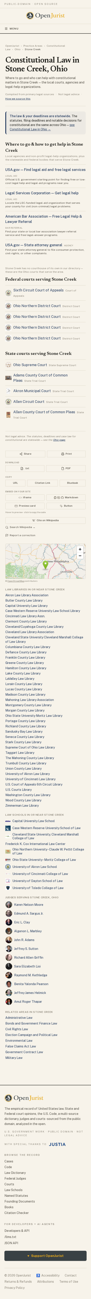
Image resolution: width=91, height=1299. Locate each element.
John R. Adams (24, 940)
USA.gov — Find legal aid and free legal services (45, 170)
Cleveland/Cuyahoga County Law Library (34, 626)
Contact (71, 1275)
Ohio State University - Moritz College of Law (44, 860)
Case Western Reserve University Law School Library (42, 611)
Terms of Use (68, 1281)
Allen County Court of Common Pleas (44, 412)
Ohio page (59, 439)
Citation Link (42, 483)
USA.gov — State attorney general (33, 245)
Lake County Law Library (22, 673)
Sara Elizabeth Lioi (27, 966)
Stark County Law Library (23, 742)
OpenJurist (12, 45)
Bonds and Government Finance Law (31, 1023)
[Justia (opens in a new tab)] (57, 1144)
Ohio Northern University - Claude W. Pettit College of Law (48, 851)
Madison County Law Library (25, 694)
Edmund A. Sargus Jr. (28, 913)
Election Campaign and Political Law (31, 1035)
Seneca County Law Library (24, 737)
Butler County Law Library (23, 600)
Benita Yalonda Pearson (31, 984)
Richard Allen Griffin (28, 957)
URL (15, 483)
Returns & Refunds (18, 1281)
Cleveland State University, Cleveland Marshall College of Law (45, 836)
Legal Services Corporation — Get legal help (41, 193)
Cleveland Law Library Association (29, 632)
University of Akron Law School (34, 867)
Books (8, 1207)
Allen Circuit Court (28, 402)
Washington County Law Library (27, 795)
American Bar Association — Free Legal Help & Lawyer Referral (43, 219)
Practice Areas (32, 45)
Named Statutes (16, 1195)
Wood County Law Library (23, 800)
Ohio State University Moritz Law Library (33, 715)
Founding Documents (19, 1201)
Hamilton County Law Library (25, 668)
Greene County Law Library (24, 663)
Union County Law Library (23, 768)
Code (8, 1167)
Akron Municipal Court (32, 391)
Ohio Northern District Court (37, 306)
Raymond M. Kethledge (30, 975)
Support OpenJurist (45, 1256)
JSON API (11, 1243)
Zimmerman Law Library (22, 805)
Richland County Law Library (25, 726)
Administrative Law (18, 1017)
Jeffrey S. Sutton (26, 949)
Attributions (45, 1281)
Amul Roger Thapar (28, 1001)
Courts (9, 1184)
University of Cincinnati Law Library (30, 779)
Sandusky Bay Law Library (23, 731)
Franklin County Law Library (25, 657)
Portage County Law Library (25, 721)
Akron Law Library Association (26, 595)
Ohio (18, 49)
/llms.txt (10, 1237)
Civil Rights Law (16, 1029)
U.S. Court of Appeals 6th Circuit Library (33, 784)
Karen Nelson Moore (28, 904)
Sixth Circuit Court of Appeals (38, 290)
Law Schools (13, 1190)
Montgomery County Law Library (28, 705)
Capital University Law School (33, 821)
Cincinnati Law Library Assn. (25, 616)
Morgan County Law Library (24, 710)
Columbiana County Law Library (27, 647)
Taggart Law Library (19, 752)
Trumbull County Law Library (25, 763)
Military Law (14, 1058)
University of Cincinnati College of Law (40, 874)
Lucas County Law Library (23, 689)
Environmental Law (18, 1040)
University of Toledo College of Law (38, 888)
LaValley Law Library (19, 678)
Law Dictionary (15, 1173)
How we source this (17, 98)
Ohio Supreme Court (30, 365)
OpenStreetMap (16, 581)
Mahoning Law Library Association (29, 700)
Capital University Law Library (26, 606)
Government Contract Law (24, 1052)
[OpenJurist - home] (45, 16)
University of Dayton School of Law (37, 881)
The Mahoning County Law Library (29, 758)
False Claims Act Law (20, 1046)
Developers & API (16, 1230)
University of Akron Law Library (27, 774)
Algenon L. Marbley (28, 931)
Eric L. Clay (22, 922)
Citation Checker (16, 1213)
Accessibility (47, 1275)
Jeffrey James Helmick (30, 993)
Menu (14, 28)
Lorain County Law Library (23, 684)
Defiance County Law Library (25, 652)
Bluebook (72, 483)
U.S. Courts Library (18, 789)
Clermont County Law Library (26, 621)
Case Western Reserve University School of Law (46, 828)
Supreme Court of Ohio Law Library (30, 747)
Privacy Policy (14, 1288)
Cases (8, 1161)
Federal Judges (15, 1178)
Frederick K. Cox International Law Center (35, 844)
